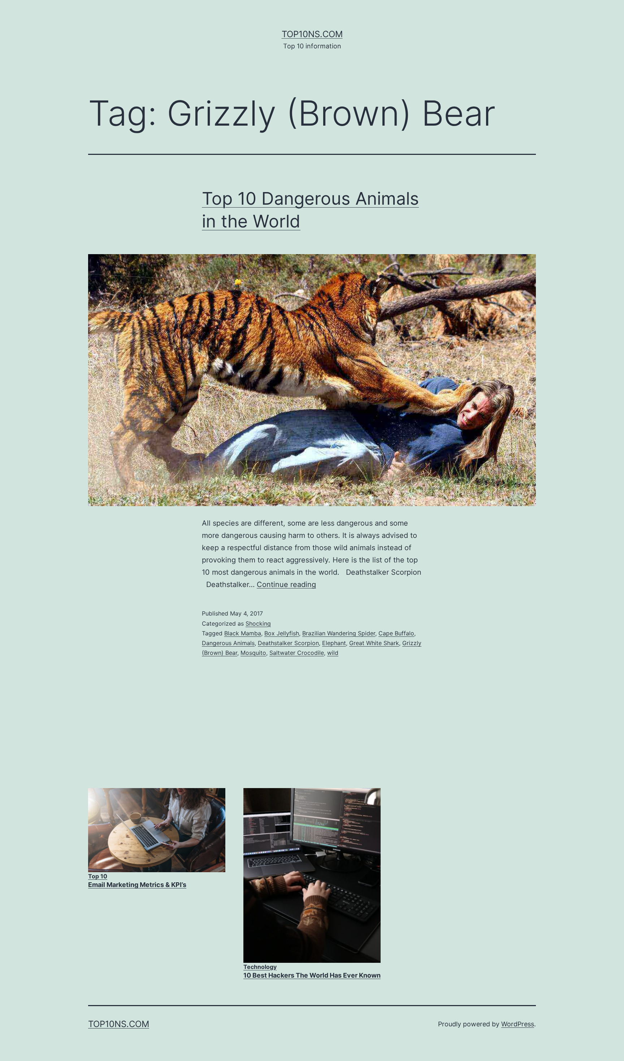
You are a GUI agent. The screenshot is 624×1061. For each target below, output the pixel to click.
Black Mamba (242, 633)
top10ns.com (312, 34)
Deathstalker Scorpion (288, 643)
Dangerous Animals (228, 643)
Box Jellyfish (281, 633)
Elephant (334, 643)
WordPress (517, 1024)
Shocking (258, 623)
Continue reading (286, 584)
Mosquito (253, 652)
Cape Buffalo (396, 633)
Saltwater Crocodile (296, 652)
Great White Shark (374, 643)
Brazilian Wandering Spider (338, 633)
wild (332, 652)
